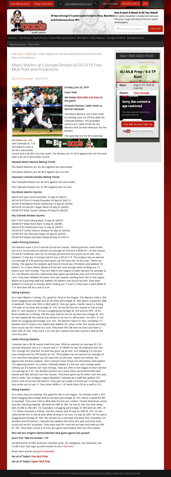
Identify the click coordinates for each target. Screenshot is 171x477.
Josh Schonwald (24, 78)
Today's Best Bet (43, 3)
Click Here (68, 446)
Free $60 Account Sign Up (138, 124)
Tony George (141, 93)
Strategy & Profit (115, 37)
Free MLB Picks (39, 456)
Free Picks (24, 37)
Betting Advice (134, 37)
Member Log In (130, 3)
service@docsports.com (78, 3)
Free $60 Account (20, 3)
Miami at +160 (24, 140)
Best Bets (82, 37)
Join (145, 3)
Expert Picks (39, 37)
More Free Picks (147, 62)
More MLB (34, 44)
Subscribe (155, 28)
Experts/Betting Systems (61, 37)
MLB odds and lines (88, 97)
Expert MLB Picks (40, 461)
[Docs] (29, 21)
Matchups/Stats (18, 44)
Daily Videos (97, 37)
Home (11, 37)
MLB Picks (30, 54)
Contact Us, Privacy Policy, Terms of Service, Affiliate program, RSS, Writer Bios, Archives (105, 473)
